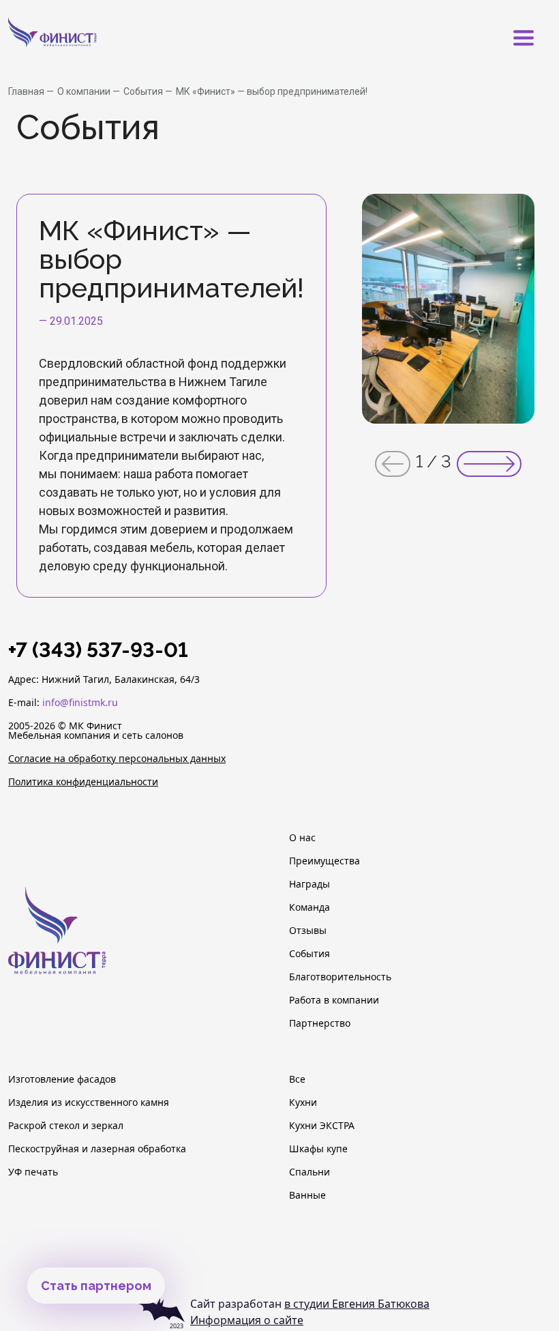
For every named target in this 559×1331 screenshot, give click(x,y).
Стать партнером (96, 1285)
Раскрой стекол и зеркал (65, 1125)
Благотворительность (340, 977)
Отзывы (308, 930)
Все (297, 1079)
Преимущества (324, 861)
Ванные (307, 1195)
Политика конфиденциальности (83, 782)
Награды (309, 884)
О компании (84, 91)
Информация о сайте (246, 1320)
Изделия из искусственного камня (88, 1102)
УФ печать (33, 1172)
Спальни (309, 1172)
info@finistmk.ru (80, 702)
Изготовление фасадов (62, 1079)
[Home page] (73, 38)
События (144, 91)
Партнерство (319, 1023)
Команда (309, 907)
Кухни (303, 1102)
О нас (302, 838)
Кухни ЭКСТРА (321, 1125)
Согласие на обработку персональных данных (117, 758)
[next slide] (489, 464)
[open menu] (523, 38)
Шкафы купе (318, 1149)
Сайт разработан (309, 1303)
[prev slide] (392, 464)
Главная (27, 91)
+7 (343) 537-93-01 (98, 650)
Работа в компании (334, 1000)
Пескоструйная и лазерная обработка (97, 1149)
